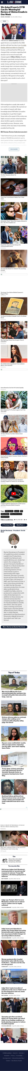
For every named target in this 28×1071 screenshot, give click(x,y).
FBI (21, 511)
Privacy (13, 1055)
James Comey (5, 517)
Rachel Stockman (5, 16)
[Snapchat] (24, 520)
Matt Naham (4, 878)
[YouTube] (14, 520)
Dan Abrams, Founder (17, 1060)
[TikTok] (18, 520)
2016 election (9, 511)
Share (4, 21)
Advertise (21, 1053)
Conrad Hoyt (4, 966)
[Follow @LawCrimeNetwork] (23, 520)
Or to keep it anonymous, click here (15, 861)
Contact (8, 1060)
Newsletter (6, 1055)
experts (17, 511)
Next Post (20, 525)
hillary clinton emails (16, 514)
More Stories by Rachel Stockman (14, 627)
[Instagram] (19, 520)
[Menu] (2, 2)
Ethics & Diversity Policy (18, 1058)
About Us (15, 1053)
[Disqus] (14, 649)
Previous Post (8, 525)
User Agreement (7, 1058)
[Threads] (21, 520)
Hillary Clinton (5, 514)
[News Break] (26, 520)
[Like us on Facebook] (16, 520)
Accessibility (19, 1055)
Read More (14, 149)
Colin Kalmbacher (6, 907)
